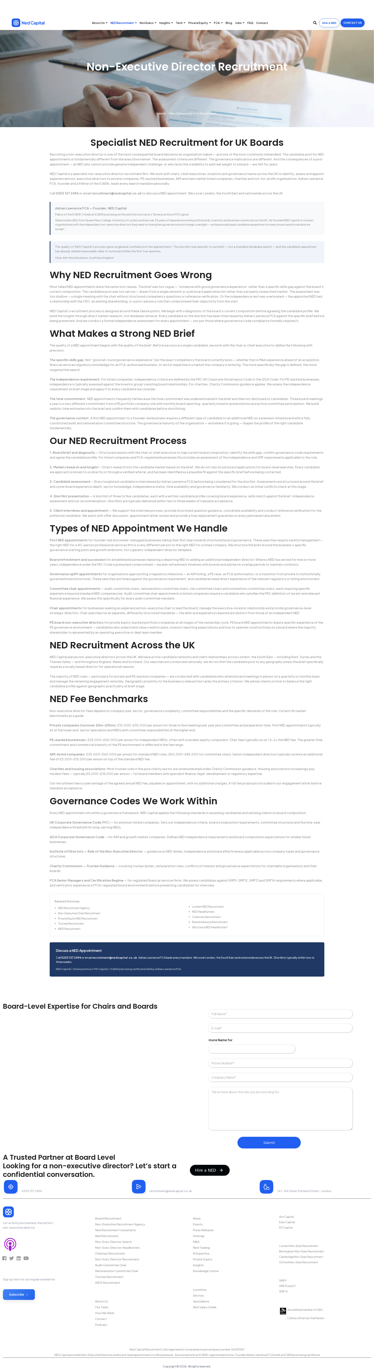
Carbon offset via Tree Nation (305, 1318)
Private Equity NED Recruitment (78, 918)
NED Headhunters (203, 911)
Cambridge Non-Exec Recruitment (301, 1256)
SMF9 (282, 1280)
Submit (269, 1142)
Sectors (198, 1295)
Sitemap (199, 1236)
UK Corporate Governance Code (75, 822)
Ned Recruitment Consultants (115, 1230)
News (197, 1218)
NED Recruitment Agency (74, 908)
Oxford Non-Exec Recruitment (298, 1262)
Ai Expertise (201, 1253)
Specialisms (201, 1301)
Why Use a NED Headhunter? (210, 927)
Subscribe (16, 1295)
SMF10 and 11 (287, 1286)
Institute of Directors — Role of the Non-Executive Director (96, 851)
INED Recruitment (69, 928)
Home (162, 113)
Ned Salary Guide (204, 1307)
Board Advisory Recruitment (210, 922)
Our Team (101, 1307)
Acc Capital (286, 1216)
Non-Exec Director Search (113, 1241)
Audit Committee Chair (110, 1265)
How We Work (104, 1313)
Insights (198, 1265)
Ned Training (201, 1247)
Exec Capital (287, 1222)
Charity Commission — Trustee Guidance (82, 866)
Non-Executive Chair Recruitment (79, 913)
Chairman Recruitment (206, 917)
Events (198, 1224)
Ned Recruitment (107, 1236)
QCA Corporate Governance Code (77, 837)
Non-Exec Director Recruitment (117, 1259)
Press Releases (203, 1230)
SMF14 (283, 1291)
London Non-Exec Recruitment (298, 1246)
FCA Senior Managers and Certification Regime (86, 880)
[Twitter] (11, 1258)
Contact (101, 1319)
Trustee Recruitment (71, 923)
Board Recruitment (108, 1218)
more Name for (221, 1040)
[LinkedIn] (19, 1258)
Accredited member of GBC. (305, 1309)
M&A (196, 1241)
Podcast (101, 1324)
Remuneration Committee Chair (116, 1271)
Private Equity (202, 1259)
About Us (101, 1301)
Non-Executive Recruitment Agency (120, 1224)
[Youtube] (26, 1258)
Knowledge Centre (206, 1271)
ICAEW (104, 183)
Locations (200, 1289)
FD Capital (285, 1227)
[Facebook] (4, 1258)
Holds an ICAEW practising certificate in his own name (116, 214)
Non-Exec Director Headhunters (117, 1247)
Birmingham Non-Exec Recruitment (301, 1251)
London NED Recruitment (208, 906)
